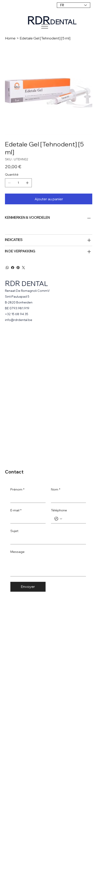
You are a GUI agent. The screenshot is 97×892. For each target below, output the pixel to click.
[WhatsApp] (7, 267)
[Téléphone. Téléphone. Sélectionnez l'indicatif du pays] (58, 518)
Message (17, 552)
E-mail (15, 510)
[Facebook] (12, 267)
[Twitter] (23, 267)
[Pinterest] (18, 267)
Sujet (14, 531)
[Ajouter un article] (27, 182)
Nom (55, 489)
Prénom (17, 489)
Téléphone (59, 510)
